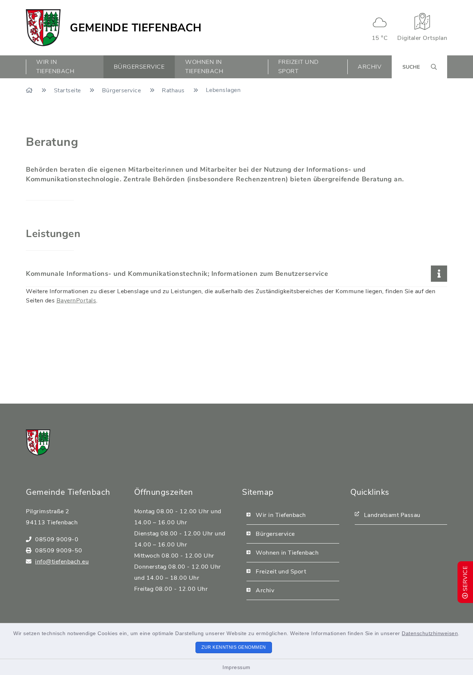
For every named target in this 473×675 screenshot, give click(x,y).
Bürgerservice (122, 90)
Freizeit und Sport (281, 572)
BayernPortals (76, 301)
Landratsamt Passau (392, 515)
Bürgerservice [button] (139, 67)
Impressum (236, 667)
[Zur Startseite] (30, 90)
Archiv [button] (369, 67)
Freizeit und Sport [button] (298, 66)
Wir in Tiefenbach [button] (55, 66)
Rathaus (174, 90)
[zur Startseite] (43, 27)
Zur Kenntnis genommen (233, 647)
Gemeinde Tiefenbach (136, 27)
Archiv (265, 590)
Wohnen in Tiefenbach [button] (204, 66)
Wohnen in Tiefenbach (287, 553)
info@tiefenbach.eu (62, 562)
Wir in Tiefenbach (281, 515)
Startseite (68, 90)
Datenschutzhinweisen (430, 633)
